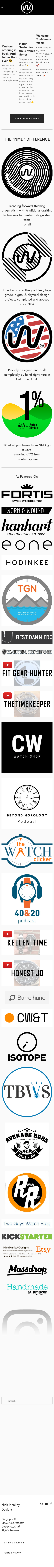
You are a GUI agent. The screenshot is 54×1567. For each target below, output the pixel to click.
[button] (47, 28)
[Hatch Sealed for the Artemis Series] (27, 36)
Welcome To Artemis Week (43, 39)
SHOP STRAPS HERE (27, 118)
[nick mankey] (46, 1503)
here (47, 53)
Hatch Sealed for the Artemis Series (27, 49)
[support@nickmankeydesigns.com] (41, 1503)
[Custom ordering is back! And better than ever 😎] (10, 37)
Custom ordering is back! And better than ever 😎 (9, 53)
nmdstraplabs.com (10, 80)
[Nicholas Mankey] (51, 1503)
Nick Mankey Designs (27, 3)
